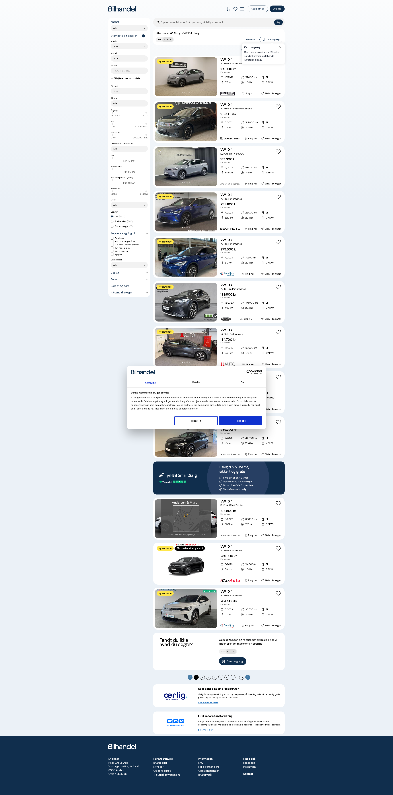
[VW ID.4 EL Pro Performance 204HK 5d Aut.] (219, 437)
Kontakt (248, 774)
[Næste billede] (213, 77)
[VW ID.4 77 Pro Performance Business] (219, 122)
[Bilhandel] (122, 9)
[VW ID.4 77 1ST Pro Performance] (219, 302)
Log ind (277, 8)
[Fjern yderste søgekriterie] (170, 39)
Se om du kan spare (208, 702)
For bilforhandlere (208, 766)
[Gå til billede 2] (184, 92)
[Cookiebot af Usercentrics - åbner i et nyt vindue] (248, 372)
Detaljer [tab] (196, 382)
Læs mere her (205, 729)
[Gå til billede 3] (186, 92)
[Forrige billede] (158, 77)
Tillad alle (240, 420)
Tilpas (194, 420)
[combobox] (129, 28)
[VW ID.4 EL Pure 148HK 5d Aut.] (219, 167)
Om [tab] (242, 382)
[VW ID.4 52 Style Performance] (219, 347)
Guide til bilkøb (162, 770)
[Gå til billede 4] (187, 92)
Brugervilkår (205, 774)
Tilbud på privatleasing (167, 774)
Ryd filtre (250, 39)
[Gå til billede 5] (189, 92)
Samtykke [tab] (150, 382)
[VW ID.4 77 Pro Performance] (219, 77)
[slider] (112, 113)
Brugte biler (160, 762)
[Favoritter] (235, 9)
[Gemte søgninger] (228, 9)
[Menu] (242, 9)
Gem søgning (273, 39)
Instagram (249, 766)
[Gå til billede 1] (182, 92)
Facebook (249, 762)
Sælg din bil (257, 8)
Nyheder (158, 766)
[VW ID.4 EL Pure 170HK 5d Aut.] (219, 519)
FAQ (200, 762)
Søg (278, 22)
